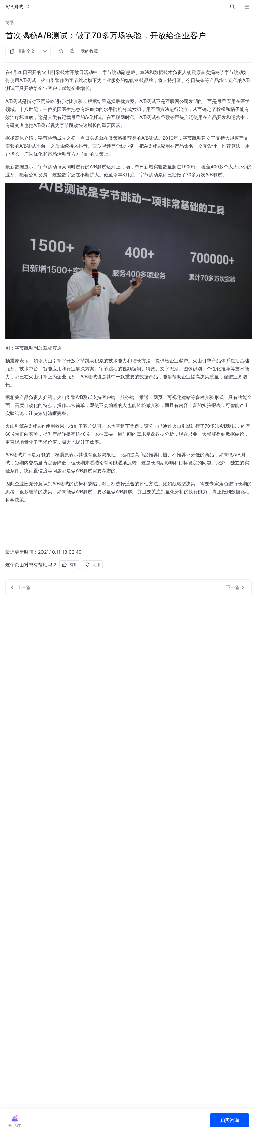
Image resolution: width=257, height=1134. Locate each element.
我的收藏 (89, 51)
